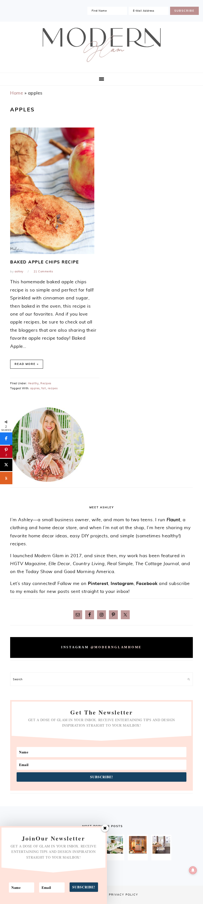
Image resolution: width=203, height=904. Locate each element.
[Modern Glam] (101, 64)
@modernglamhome (116, 647)
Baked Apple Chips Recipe (44, 262)
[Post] (6, 465)
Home (16, 93)
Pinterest (98, 583)
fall (43, 388)
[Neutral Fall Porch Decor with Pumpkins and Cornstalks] (138, 845)
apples (35, 388)
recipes (53, 388)
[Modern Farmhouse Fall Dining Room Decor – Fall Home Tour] (161, 845)
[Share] (6, 438)
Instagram (122, 583)
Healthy (33, 383)
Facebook (147, 583)
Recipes (45, 383)
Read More (25, 364)
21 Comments (43, 271)
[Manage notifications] (193, 870)
